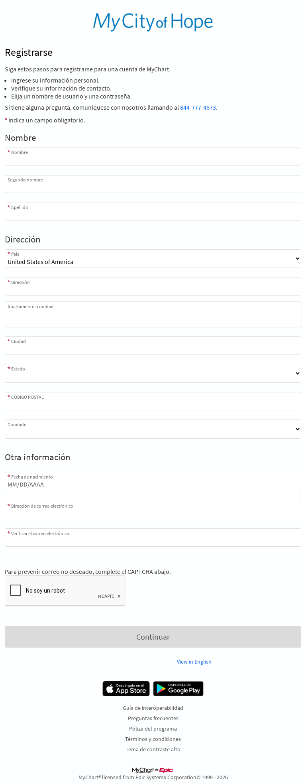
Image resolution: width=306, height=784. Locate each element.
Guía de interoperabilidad (153, 707)
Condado (17, 424)
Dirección (20, 282)
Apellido (19, 207)
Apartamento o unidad (31, 306)
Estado (18, 368)
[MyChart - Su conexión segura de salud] (153, 22)
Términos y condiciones (153, 739)
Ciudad (18, 341)
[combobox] (153, 286)
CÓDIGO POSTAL (27, 397)
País (15, 254)
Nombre (19, 152)
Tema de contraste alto (153, 749)
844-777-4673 (198, 107)
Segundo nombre (25, 180)
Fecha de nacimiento (32, 476)
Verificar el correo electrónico (40, 533)
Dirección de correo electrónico (42, 505)
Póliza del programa (153, 728)
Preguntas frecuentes (153, 718)
